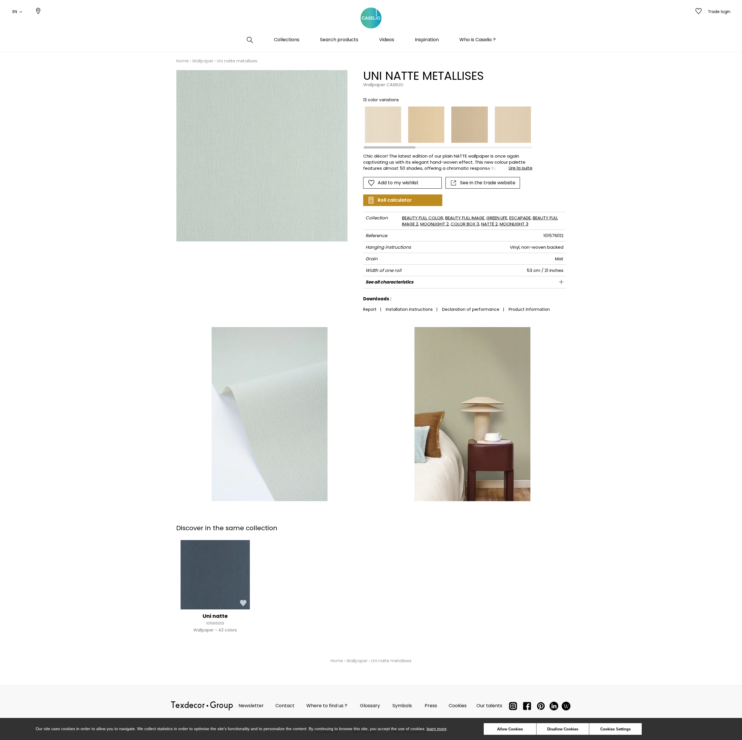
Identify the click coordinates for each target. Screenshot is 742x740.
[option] (383, 125)
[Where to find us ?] (38, 11)
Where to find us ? (326, 705)
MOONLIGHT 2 (434, 224)
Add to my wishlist (398, 182)
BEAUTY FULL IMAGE (464, 218)
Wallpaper (202, 61)
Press (431, 705)
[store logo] (371, 18)
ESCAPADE (520, 218)
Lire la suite (520, 168)
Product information (529, 309)
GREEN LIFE (496, 218)
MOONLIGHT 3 (514, 224)
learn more (437, 728)
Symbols (402, 705)
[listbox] (444, 125)
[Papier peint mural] (566, 707)
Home (182, 61)
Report (370, 309)
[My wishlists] (698, 11)
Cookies (458, 705)
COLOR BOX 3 (465, 224)
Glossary (370, 705)
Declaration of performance (470, 309)
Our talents (489, 705)
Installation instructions (409, 309)
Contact (284, 705)
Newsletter (251, 705)
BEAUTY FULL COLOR (422, 218)
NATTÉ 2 (489, 224)
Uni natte (215, 616)
